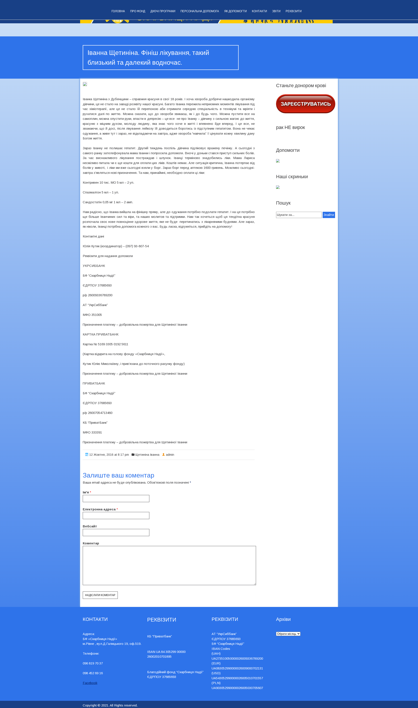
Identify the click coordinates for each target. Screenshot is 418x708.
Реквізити (294, 11)
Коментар (91, 543)
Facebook (90, 683)
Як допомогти (235, 11)
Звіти (276, 11)
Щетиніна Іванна (147, 454)
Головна (118, 11)
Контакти (259, 11)
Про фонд (137, 11)
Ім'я (86, 492)
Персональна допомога (199, 11)
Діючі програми (162, 11)
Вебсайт (90, 526)
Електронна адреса (99, 509)
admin (170, 454)
